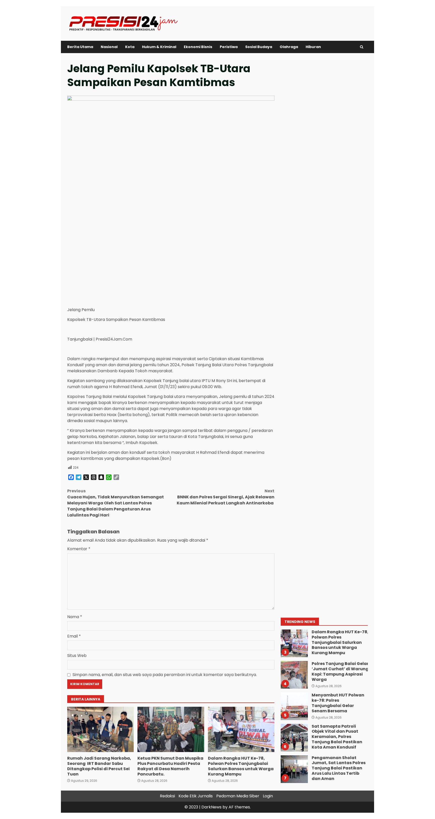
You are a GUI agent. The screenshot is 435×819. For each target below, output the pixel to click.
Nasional (109, 46)
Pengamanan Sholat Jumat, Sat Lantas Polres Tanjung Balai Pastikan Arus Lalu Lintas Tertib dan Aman (294, 769)
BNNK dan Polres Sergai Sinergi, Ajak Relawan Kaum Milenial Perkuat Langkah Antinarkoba (225, 497)
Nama (74, 617)
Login (268, 796)
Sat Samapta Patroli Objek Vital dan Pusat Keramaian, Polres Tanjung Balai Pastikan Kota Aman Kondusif (294, 738)
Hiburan (313, 46)
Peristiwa (229, 46)
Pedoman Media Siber (237, 796)
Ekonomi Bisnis (198, 46)
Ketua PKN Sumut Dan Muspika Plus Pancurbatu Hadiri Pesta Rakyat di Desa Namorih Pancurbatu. (170, 729)
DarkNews (211, 807)
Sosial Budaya (258, 46)
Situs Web (77, 655)
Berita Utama (80, 46)
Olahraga (289, 46)
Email (74, 636)
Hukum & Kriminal (159, 46)
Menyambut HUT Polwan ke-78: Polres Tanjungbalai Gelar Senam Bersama (294, 706)
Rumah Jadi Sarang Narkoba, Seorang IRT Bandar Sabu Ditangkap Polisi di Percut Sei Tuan (100, 729)
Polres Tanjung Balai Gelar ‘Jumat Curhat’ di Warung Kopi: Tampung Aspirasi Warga (294, 675)
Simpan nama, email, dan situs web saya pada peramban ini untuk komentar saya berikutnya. (164, 675)
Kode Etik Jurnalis (195, 796)
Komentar (78, 549)
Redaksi (167, 796)
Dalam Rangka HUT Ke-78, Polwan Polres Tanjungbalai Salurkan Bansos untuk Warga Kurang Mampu (241, 729)
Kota (129, 46)
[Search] (361, 47)
